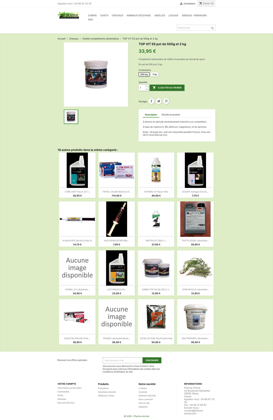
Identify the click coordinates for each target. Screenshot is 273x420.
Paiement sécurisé (147, 395)
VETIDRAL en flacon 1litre (156, 191)
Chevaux (117, 15)
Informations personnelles (69, 388)
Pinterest (166, 101)
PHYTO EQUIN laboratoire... (195, 240)
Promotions (103, 388)
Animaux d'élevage (139, 15)
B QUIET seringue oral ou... (195, 191)
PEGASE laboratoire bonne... (116, 338)
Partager (151, 101)
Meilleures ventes (106, 395)
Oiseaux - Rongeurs (194, 15)
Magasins (143, 406)
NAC (90, 19)
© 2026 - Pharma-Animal (136, 416)
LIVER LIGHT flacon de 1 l (77, 191)
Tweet (159, 101)
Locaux (173, 15)
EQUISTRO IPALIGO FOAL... (77, 338)
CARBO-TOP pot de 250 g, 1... (156, 289)
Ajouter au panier (167, 87)
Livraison (143, 388)
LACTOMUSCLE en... (116, 289)
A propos (143, 392)
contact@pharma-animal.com (194, 412)
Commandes (63, 391)
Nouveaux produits (107, 392)
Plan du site (144, 403)
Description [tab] (151, 114)
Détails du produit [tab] (171, 114)
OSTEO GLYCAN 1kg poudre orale (156, 338)
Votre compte (67, 383)
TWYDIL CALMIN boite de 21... (117, 191)
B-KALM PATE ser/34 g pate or (77, 240)
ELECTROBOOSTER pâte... (116, 240)
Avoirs (60, 395)
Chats (104, 15)
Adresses (62, 399)
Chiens (92, 15)
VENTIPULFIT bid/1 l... (156, 240)
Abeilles (159, 15)
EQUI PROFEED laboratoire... (195, 338)
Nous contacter (146, 399)
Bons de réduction (66, 402)
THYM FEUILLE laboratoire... (195, 289)
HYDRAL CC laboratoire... (77, 289)
